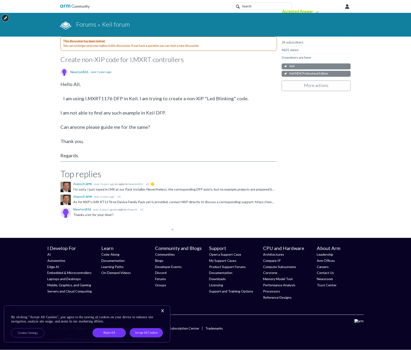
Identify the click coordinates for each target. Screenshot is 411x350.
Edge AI (53, 267)
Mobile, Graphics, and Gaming (69, 285)
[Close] (162, 311)
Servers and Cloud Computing (69, 291)
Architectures (273, 254)
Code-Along (110, 254)
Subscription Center (184, 328)
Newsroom (325, 279)
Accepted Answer (298, 11)
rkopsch (79, 184)
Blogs (159, 261)
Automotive (56, 261)
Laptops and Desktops (64, 279)
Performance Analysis (279, 285)
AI (49, 254)
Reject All (109, 332)
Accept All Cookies (146, 332)
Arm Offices (326, 261)
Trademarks (214, 328)
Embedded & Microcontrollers (69, 273)
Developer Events (168, 267)
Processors (271, 291)
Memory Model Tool (278, 279)
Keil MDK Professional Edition (308, 73)
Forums (160, 279)
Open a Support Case (225, 254)
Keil (291, 66)
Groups (160, 285)
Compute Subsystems (279, 267)
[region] (87, 323)
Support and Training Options (231, 291)
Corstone (270, 273)
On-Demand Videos (116, 273)
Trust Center (327, 285)
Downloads (217, 279)
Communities (165, 254)
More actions (316, 85)
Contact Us (325, 273)
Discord (160, 273)
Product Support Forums (227, 267)
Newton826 (79, 72)
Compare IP (272, 261)
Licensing (216, 285)
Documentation (113, 261)
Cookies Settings (28, 333)
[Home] (75, 7)
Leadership (325, 254)
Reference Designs (277, 297)
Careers (323, 267)
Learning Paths (112, 267)
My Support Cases (222, 261)
